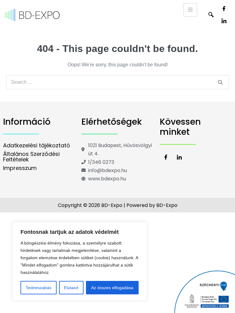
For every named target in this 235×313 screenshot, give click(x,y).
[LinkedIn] (224, 21)
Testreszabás (38, 287)
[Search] (220, 82)
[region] (79, 261)
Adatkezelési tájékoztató (36, 145)
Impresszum (20, 168)
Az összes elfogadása (112, 287)
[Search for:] (117, 82)
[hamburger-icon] (190, 10)
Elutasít (71, 287)
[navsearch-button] (211, 15)
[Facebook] (224, 9)
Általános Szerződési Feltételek (31, 156)
